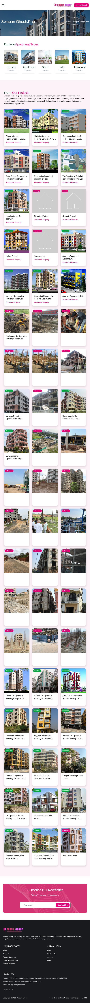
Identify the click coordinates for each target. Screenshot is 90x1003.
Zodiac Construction (10, 960)
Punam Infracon (9, 964)
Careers (50, 957)
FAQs (49, 960)
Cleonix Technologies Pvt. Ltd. (75, 998)
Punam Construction (10, 957)
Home (68, 22)
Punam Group (22, 998)
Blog (49, 951)
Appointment (81, 5)
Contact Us (63, 905)
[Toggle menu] (2, 5)
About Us (6, 954)
